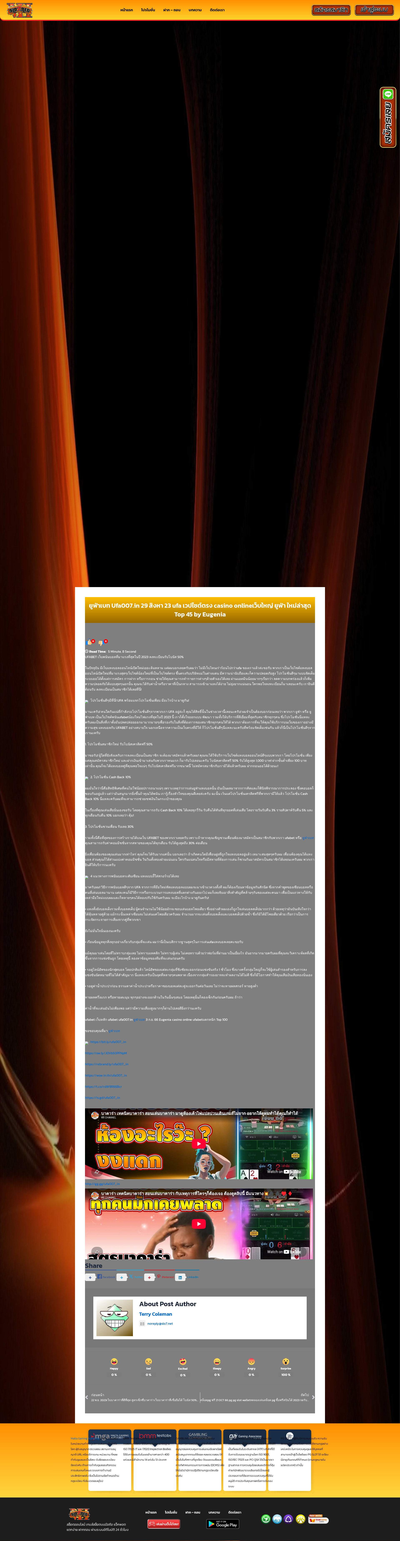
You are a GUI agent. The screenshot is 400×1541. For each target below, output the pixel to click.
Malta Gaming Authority (85, 1438)
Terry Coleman (155, 1314)
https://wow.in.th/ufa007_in (106, 1075)
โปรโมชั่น (148, 10)
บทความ (195, 10)
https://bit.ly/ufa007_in (108, 1041)
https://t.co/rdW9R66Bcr (103, 1086)
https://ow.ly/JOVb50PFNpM (106, 1053)
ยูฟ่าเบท (308, 837)
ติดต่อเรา (217, 10)
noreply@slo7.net (160, 1323)
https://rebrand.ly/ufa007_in (106, 1064)
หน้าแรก (126, 10)
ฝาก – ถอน (171, 10)
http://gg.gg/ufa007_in (102, 1183)
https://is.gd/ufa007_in (102, 1097)
